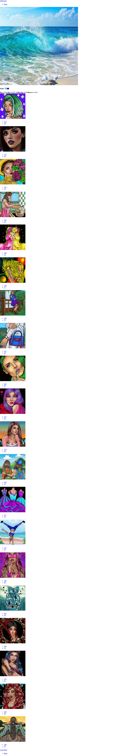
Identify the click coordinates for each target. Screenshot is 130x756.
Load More (3, 750)
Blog (5, 4)
